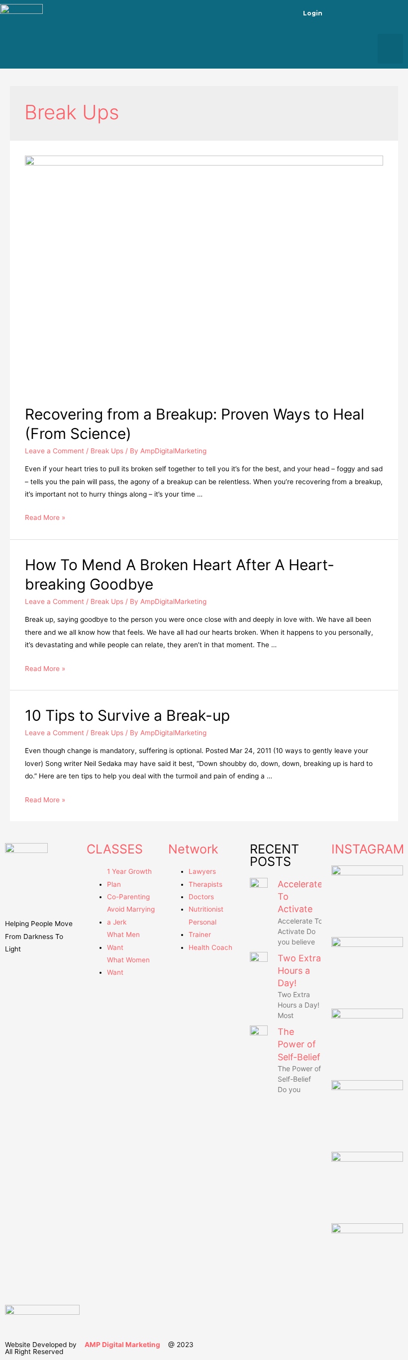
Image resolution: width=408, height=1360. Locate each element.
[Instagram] (368, 12)
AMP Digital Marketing (122, 1345)
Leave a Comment (54, 451)
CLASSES (115, 849)
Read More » (45, 517)
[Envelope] (395, 12)
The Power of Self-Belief (299, 1044)
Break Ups (107, 451)
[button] (390, 49)
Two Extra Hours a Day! (299, 970)
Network (193, 849)
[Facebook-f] (341, 12)
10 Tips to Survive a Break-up (127, 715)
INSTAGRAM (367, 849)
